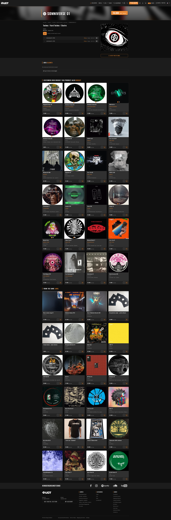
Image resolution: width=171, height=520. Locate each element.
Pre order (81, 506)
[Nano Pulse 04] (96, 461)
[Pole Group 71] (74, 461)
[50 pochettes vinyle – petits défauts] (118, 301)
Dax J (96, 245)
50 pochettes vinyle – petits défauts (117, 313)
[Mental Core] (52, 228)
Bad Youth (112, 380)
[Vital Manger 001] (52, 262)
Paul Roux (68, 380)
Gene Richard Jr (99, 211)
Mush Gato (116, 211)
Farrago (67, 211)
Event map (115, 508)
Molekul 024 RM (46, 172)
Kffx (125, 380)
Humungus (119, 380)
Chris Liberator (46, 380)
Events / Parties (161, 3)
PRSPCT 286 (112, 172)
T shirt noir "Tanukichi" (70, 440)
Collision (111, 443)
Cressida (92, 245)
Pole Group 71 (68, 472)
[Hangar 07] (118, 195)
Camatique (68, 175)
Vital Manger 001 (47, 274)
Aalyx (45, 142)
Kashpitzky (46, 443)
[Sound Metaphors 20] (52, 461)
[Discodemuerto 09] (52, 397)
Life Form (51, 475)
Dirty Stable (52, 380)
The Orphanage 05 (69, 274)
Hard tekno (89, 275)
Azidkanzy (112, 412)
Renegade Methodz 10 (70, 344)
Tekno (110, 108)
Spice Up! (89, 344)
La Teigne (48, 142)
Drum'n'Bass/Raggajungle (84, 504)
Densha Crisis (112, 177)
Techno (44, 29)
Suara (88, 208)
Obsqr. (67, 279)
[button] (103, 3)
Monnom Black (90, 242)
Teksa (45, 245)
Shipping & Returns (117, 498)
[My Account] (142, 3)
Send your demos (116, 510)
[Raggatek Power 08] (52, 93)
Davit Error (46, 412)
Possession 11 (46, 206)
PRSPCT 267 (90, 138)
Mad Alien (71, 245)
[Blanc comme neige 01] (52, 301)
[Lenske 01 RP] (74, 195)
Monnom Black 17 (91, 240)
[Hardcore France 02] (74, 93)
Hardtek (88, 346)
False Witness (52, 211)
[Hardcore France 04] (52, 127)
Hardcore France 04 (47, 138)
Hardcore (89, 108)
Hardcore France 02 (69, 104)
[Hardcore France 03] (96, 93)
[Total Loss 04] (96, 397)
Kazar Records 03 (69, 408)
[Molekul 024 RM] (52, 161)
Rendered (96, 277)
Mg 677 (111, 211)
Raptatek (75, 245)
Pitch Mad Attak (47, 109)
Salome (117, 277)
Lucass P (56, 177)
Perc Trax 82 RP (113, 138)
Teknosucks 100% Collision (115, 440)
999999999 (68, 142)
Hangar (111, 208)
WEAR (110, 3)
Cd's (97, 496)
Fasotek (67, 245)
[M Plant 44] (96, 365)
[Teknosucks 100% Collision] (118, 429)
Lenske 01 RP (68, 206)
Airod (45, 177)
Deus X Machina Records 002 (93, 313)
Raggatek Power (47, 106)
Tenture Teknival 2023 (92, 440)
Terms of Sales (73, 517)
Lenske (66, 208)
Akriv (67, 110)
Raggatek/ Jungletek (83, 500)
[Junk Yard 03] (52, 365)
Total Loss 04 (90, 408)
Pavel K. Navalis (53, 279)
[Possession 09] (74, 127)
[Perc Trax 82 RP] (118, 127)
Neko (59, 142)
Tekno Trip (67, 242)
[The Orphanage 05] (74, 262)
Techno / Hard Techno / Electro (55, 25)
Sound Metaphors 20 (48, 472)
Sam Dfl (58, 380)
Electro (66, 174)
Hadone (57, 211)
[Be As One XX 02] (52, 429)
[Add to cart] (60, 113)
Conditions (115, 494)
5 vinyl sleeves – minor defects (50, 344)
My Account (69, 502)
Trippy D (92, 475)
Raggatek (45, 108)
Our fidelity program (117, 502)
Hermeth (111, 277)
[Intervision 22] (96, 262)
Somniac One (50, 30)
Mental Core (46, 240)
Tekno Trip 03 (68, 240)
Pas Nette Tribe (121, 211)
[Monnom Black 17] (96, 228)
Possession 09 (68, 138)
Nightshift (90, 316)
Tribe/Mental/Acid (82, 494)
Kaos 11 (111, 408)
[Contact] (139, 3)
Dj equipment (98, 500)
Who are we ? (115, 506)
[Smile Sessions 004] (118, 262)
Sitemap (87, 517)
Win (95, 475)
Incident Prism (49, 177)
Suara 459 (89, 206)
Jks (53, 177)
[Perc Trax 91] (118, 228)
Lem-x (91, 109)
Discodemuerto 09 (47, 408)
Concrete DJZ (68, 348)
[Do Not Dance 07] (118, 461)
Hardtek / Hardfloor (83, 496)
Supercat (111, 245)
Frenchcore (67, 108)
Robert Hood (90, 380)
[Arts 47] (74, 365)
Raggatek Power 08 (47, 104)
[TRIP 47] (118, 333)
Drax (98, 245)
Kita (55, 380)
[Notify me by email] (45, 33)
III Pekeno (125, 412)
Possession (46, 208)
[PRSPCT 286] (118, 161)
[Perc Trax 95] (96, 161)
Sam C (89, 475)
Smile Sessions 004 (113, 274)
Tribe (66, 243)
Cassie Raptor (46, 211)
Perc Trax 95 (90, 172)
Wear (97, 498)
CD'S (105, 3)
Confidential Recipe (91, 211)
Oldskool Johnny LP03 (70, 313)
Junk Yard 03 (46, 376)
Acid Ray (95, 412)
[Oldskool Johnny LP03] (74, 301)
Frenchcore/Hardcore (83, 498)
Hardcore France (69, 106)
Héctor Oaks (120, 412)
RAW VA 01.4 (112, 104)
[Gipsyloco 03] (74, 161)
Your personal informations (63, 517)
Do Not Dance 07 (113, 472)
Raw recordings (113, 106)
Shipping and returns (81, 517)
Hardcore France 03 (91, 104)
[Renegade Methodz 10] (74, 333)
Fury (89, 109)
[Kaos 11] (118, 397)
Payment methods (116, 500)
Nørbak (67, 475)
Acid (44, 277)
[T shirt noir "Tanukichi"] (74, 429)
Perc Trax (111, 140)
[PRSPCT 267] (96, 127)
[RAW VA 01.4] (118, 93)
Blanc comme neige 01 (48, 313)
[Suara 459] (96, 195)
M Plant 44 (89, 376)
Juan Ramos (46, 475)
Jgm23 (123, 380)
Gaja (100, 245)
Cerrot (111, 348)
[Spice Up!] (96, 333)
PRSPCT (89, 140)
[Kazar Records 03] (74, 397)
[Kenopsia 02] (118, 365)
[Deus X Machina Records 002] (96, 301)
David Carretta (90, 277)
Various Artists (113, 109)
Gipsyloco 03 (68, 172)
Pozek (114, 475)
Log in (55, 70)
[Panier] (145, 3)
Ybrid (67, 412)
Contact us (115, 512)
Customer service (116, 496)
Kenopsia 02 (112, 376)
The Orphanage (68, 276)
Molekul (45, 174)
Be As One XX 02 (47, 440)
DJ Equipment (117, 3)
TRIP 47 (111, 344)
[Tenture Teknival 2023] (96, 429)
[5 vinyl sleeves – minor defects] (52, 333)
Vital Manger (46, 276)
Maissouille (76, 110)
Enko (115, 380)
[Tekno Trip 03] (74, 228)
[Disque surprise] (124, 3)
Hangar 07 (111, 206)
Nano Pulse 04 (90, 472)
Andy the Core (71, 110)
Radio (151, 3)
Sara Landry (73, 142)
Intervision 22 (90, 274)
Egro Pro (116, 412)
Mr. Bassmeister (101, 109)
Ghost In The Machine (92, 177)
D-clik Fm (72, 175)
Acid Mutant (90, 412)
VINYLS (100, 3)
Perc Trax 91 (112, 240)
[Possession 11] (52, 195)
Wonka (98, 475)
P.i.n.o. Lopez (99, 412)
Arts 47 (66, 376)
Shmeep (77, 142)
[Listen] (96, 38)
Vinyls (97, 494)
